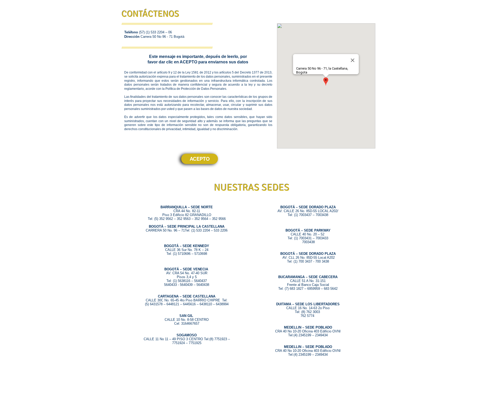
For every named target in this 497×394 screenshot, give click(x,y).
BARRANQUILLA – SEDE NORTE (186, 207)
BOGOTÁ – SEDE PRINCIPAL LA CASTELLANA (186, 226)
